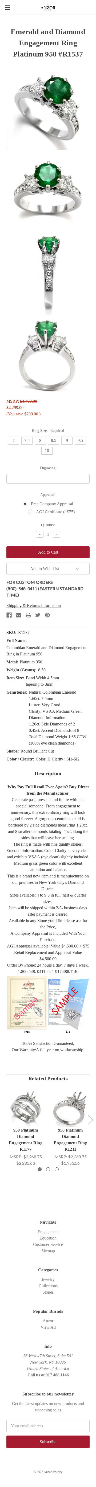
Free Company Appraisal (52, 504)
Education (48, 1238)
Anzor (48, 1321)
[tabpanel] (25, 1127)
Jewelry (48, 1279)
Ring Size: (48, 431)
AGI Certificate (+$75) (55, 512)
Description (48, 773)
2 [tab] (48, 1169)
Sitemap (48, 1251)
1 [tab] (40, 1169)
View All (48, 1327)
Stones (48, 1292)
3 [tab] (57, 1169)
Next (90, 1120)
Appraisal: (48, 495)
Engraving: (48, 468)
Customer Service (48, 1244)
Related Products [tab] (48, 1078)
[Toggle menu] (7, 7)
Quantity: (48, 525)
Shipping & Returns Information (33, 605)
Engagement (48, 1231)
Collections (48, 1286)
